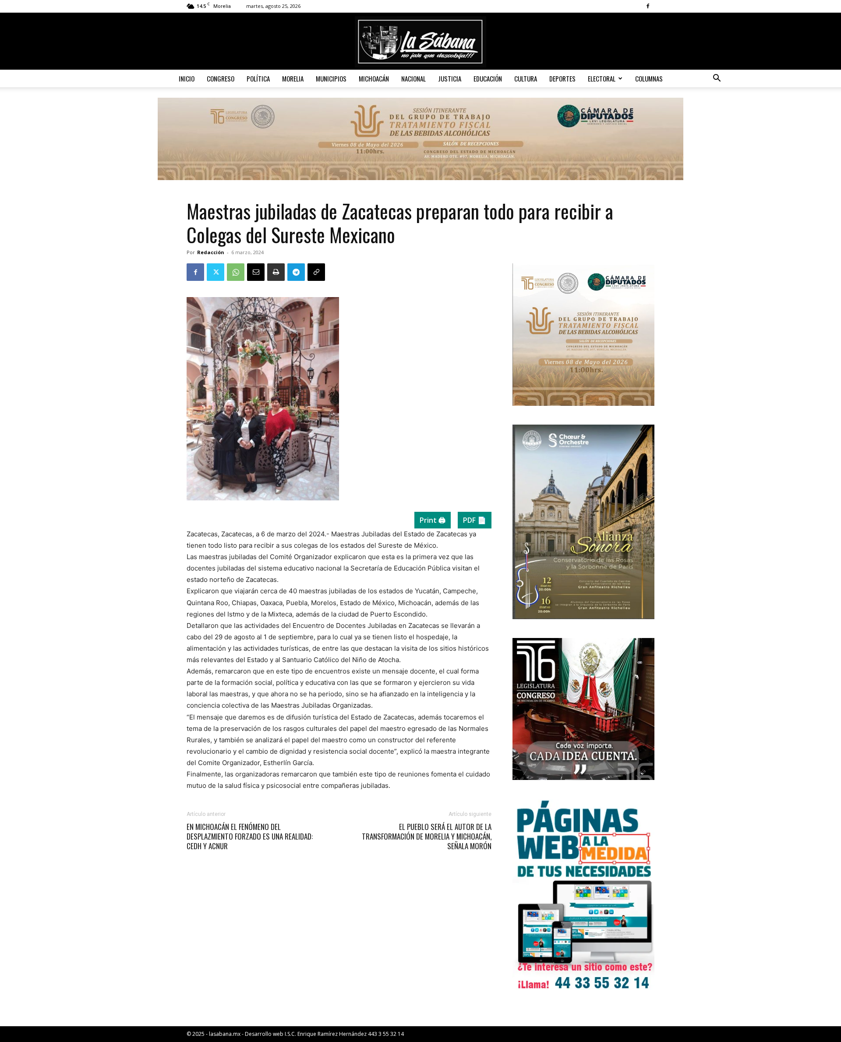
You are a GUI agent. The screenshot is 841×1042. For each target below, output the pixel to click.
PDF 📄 (474, 520)
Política (258, 78)
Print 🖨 (432, 520)
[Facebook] (647, 6)
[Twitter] (215, 272)
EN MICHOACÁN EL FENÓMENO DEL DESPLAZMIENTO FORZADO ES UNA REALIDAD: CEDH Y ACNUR (250, 836)
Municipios (331, 78)
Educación (488, 78)
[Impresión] (276, 272)
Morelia (293, 78)
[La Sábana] (420, 41)
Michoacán (374, 78)
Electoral (601, 78)
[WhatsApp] (235, 272)
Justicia (449, 78)
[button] (716, 79)
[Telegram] (296, 272)
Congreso (220, 78)
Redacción (210, 252)
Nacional (413, 78)
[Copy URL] (316, 272)
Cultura (525, 78)
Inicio (186, 78)
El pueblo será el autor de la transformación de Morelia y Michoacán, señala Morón (426, 836)
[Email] (256, 272)
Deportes (562, 78)
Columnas (649, 78)
